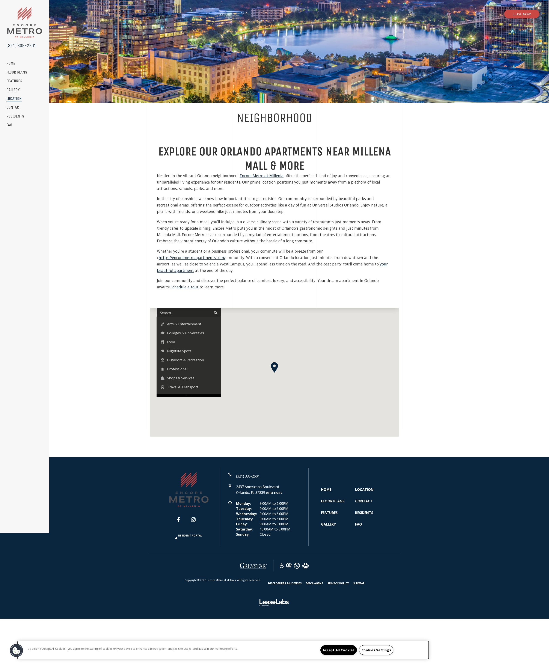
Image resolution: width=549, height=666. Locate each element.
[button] (274, 367)
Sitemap (359, 583)
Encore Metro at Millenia (262, 175)
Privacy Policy (338, 583)
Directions (274, 493)
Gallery (13, 90)
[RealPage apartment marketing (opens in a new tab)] (274, 603)
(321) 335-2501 (21, 45)
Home (10, 63)
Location (14, 98)
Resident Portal (190, 535)
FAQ (9, 125)
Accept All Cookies (339, 650)
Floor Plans (16, 72)
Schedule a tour (184, 286)
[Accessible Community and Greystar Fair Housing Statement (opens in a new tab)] (282, 566)
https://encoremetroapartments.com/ (192, 257)
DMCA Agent (314, 583)
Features (14, 81)
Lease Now (522, 14)
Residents (15, 116)
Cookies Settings (376, 650)
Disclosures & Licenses (285, 583)
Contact (13, 107)
